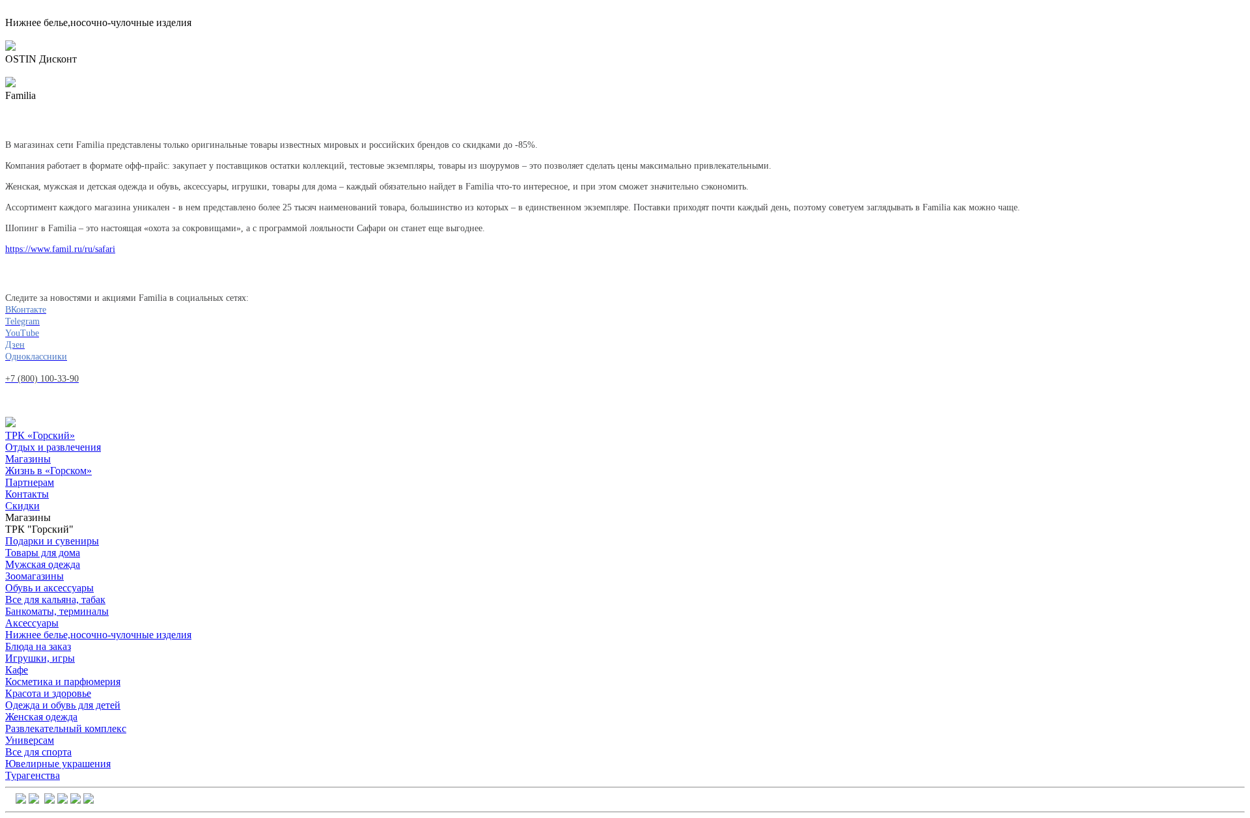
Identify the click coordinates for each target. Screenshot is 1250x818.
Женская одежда (41, 716)
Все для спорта (38, 751)
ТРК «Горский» (40, 435)
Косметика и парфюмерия (62, 681)
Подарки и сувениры (52, 540)
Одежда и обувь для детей (62, 705)
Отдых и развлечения (53, 447)
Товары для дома (42, 552)
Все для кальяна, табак (55, 599)
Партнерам (29, 482)
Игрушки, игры (40, 658)
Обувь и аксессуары (49, 587)
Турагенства (32, 775)
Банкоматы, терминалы (57, 611)
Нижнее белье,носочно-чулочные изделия (98, 634)
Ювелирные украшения (58, 763)
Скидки (22, 505)
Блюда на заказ (38, 646)
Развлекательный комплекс (65, 728)
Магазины (28, 458)
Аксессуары (32, 622)
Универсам (29, 740)
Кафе (16, 669)
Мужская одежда (42, 564)
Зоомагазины (34, 576)
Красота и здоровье (48, 693)
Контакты (27, 494)
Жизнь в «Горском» (48, 470)
